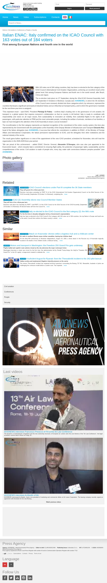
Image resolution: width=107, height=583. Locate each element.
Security (34, 30)
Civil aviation (11, 30)
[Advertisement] (53, 70)
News (15, 17)
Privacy (31, 553)
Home (5, 17)
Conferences (20, 30)
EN (5, 564)
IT (11, 564)
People (28, 30)
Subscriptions (40, 17)
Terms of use (37, 553)
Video (26, 17)
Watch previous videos (53, 502)
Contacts (56, 17)
